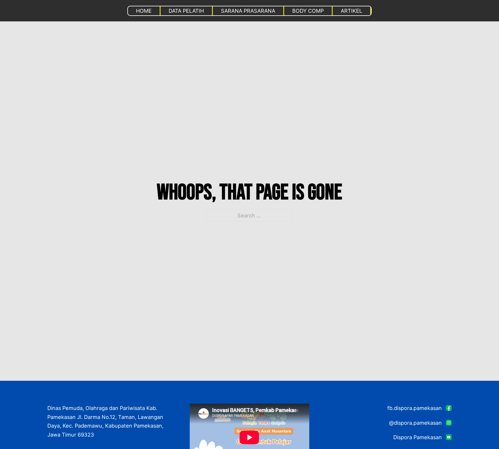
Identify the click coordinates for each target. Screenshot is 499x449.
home (144, 11)
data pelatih (186, 11)
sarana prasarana (248, 11)
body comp (308, 11)
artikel (351, 11)
